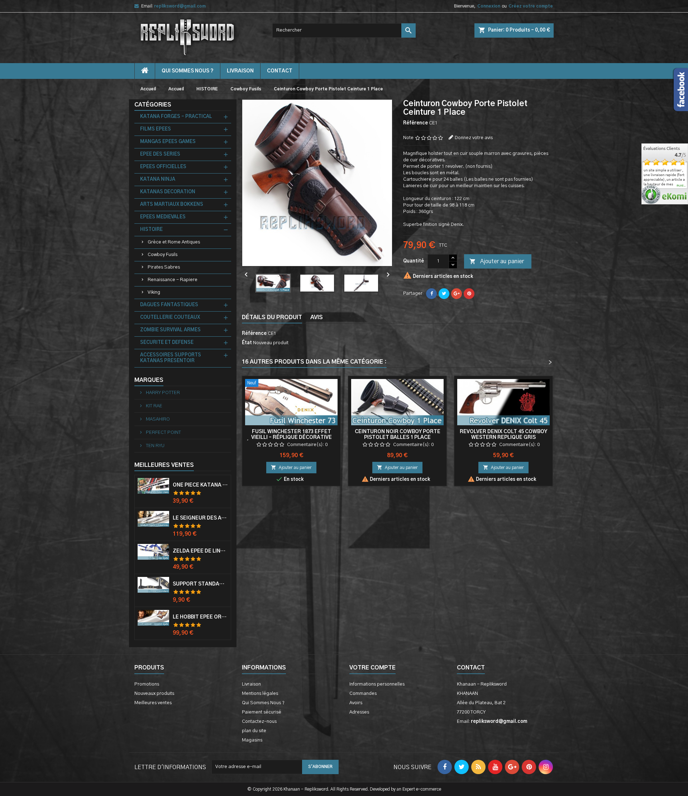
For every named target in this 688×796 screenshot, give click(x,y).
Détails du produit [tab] (272, 317)
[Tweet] (444, 293)
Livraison (240, 71)
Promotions (146, 684)
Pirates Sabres (164, 267)
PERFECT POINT (163, 432)
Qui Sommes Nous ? (188, 71)
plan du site (254, 731)
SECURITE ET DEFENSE (167, 342)
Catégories (152, 105)
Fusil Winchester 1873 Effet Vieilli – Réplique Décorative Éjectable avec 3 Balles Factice (291, 437)
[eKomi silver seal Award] (650, 194)
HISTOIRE (151, 229)
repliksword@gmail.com (180, 6)
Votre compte (372, 668)
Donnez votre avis (474, 138)
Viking (154, 292)
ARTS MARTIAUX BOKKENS (171, 204)
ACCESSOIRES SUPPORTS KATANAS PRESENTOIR (170, 358)
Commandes (363, 693)
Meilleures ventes (153, 703)
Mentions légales (260, 693)
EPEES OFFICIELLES (163, 167)
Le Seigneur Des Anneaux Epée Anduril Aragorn (200, 518)
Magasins (252, 740)
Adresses (359, 712)
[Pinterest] (469, 293)
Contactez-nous (259, 721)
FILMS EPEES (155, 129)
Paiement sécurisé (261, 712)
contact (279, 71)
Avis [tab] (316, 317)
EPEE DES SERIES (160, 154)
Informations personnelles (377, 684)
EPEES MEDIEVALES (163, 217)
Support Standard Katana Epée (200, 584)
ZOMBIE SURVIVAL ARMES (170, 330)
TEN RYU (154, 446)
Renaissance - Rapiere (172, 280)
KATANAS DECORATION (167, 192)
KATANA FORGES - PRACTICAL (176, 116)
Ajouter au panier (496, 261)
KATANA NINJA (157, 179)
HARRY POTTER (162, 392)
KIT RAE (153, 406)
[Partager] (431, 293)
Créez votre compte (530, 6)
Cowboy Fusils (162, 254)
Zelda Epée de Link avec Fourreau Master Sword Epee (200, 551)
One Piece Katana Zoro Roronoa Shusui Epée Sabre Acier (200, 485)
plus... (681, 185)
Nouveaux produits (154, 693)
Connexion (488, 6)
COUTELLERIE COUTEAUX (170, 317)
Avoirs (355, 703)
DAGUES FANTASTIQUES (169, 305)
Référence (415, 123)
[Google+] (456, 293)
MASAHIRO (157, 419)
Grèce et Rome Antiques (174, 242)
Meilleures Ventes (164, 465)
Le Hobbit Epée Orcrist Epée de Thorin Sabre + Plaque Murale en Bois (200, 617)
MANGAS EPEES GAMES (168, 141)
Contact (471, 668)
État (247, 343)
